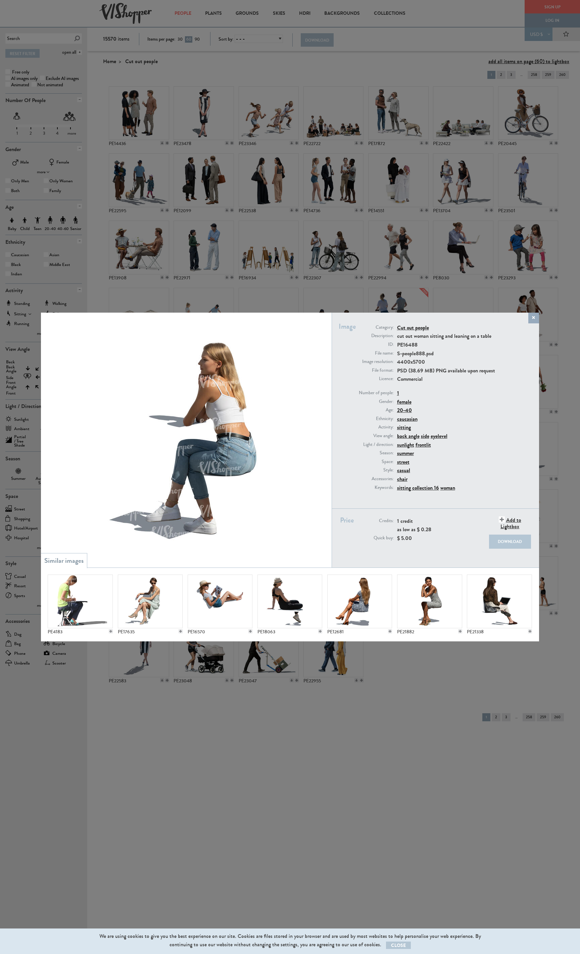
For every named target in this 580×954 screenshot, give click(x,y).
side (425, 436)
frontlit (423, 445)
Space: (388, 461)
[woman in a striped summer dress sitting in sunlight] (429, 601)
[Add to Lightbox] (111, 631)
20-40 (404, 410)
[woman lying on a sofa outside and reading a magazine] (220, 601)
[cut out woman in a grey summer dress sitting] (359, 601)
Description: (382, 335)
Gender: (386, 401)
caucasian (407, 419)
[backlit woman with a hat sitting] (290, 601)
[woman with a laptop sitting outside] (499, 601)
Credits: (386, 520)
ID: (391, 344)
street (403, 462)
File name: (384, 353)
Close (398, 945)
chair (402, 479)
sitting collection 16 (418, 488)
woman (447, 488)
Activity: (386, 427)
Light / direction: (378, 444)
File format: (383, 370)
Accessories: (383, 478)
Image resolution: (378, 361)
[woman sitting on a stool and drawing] (80, 601)
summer (405, 453)
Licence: (386, 378)
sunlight (405, 445)
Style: (388, 470)
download (510, 542)
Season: (387, 453)
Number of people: (376, 393)
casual (403, 470)
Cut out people (413, 327)
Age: (390, 410)
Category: (385, 327)
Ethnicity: (385, 418)
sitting (404, 427)
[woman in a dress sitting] (150, 601)
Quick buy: (384, 538)
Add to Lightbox (510, 523)
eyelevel (439, 436)
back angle (408, 436)
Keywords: (384, 487)
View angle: (383, 436)
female (404, 402)
